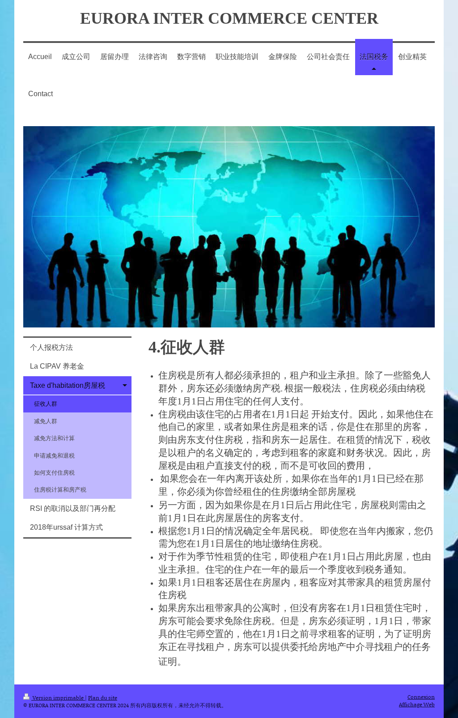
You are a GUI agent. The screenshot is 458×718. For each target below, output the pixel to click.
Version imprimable (58, 697)
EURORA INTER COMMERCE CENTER (229, 18)
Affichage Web (417, 704)
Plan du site (102, 697)
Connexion (421, 697)
